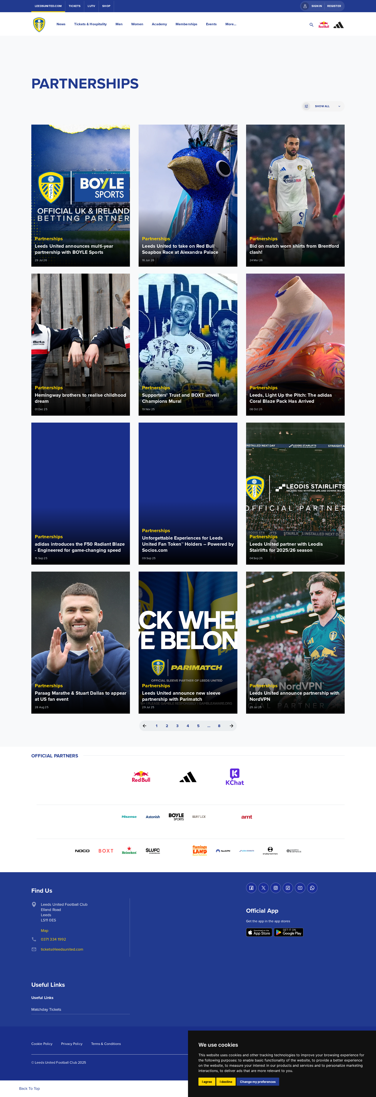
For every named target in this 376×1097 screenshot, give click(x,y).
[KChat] (235, 777)
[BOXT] (105, 851)
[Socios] (152, 851)
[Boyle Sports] (176, 817)
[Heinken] (129, 851)
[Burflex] (199, 817)
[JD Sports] (223, 817)
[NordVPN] (223, 851)
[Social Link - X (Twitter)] (263, 888)
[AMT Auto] (246, 817)
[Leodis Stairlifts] (246, 851)
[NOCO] (82, 851)
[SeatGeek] (176, 851)
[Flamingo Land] (199, 851)
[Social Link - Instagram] (275, 888)
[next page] (231, 725)
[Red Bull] (141, 777)
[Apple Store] (259, 932)
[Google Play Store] (288, 932)
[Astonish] (152, 817)
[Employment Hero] (270, 851)
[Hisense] (129, 817)
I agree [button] (207, 1081)
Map (44, 930)
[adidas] (188, 777)
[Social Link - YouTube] (300, 888)
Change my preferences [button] (258, 1081)
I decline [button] (226, 1081)
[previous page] (144, 725)
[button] (322, 106)
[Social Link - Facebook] (251, 888)
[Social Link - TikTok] (288, 888)
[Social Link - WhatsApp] (312, 888)
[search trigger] (311, 25)
